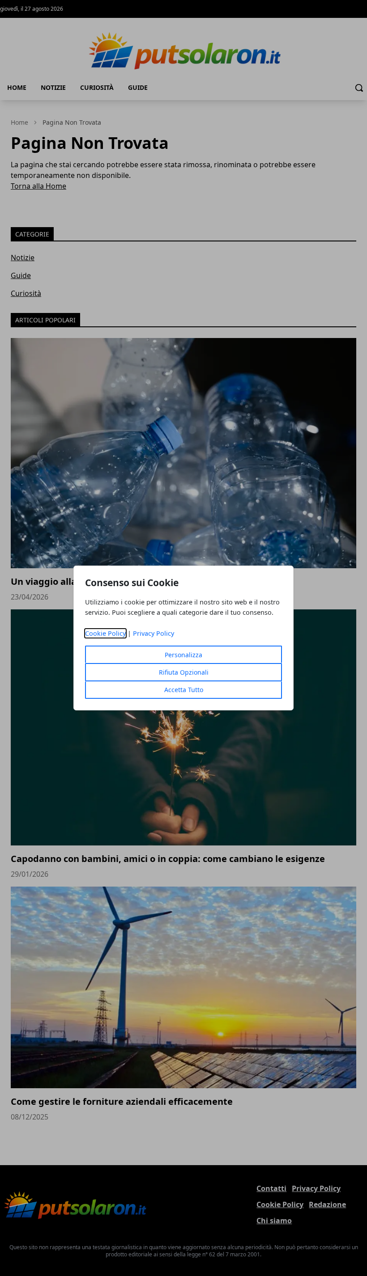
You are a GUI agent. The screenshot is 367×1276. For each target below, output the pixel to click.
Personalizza (183, 655)
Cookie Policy (105, 633)
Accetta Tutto (183, 689)
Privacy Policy (153, 633)
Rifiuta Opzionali (184, 672)
